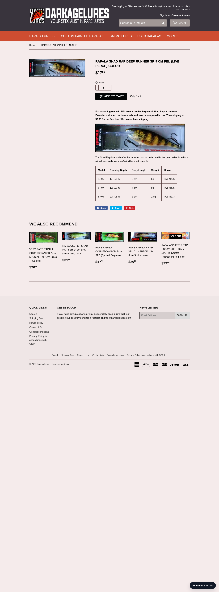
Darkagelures (43, 364)
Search (33, 314)
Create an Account (181, 15)
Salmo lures (121, 36)
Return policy (36, 322)
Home (32, 45)
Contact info (35, 327)
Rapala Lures (41, 36)
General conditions (39, 331)
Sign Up (182, 315)
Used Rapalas (149, 36)
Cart (182, 22)
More (171, 36)
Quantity (99, 82)
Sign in (163, 15)
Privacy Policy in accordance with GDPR (38, 340)
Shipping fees (36, 318)
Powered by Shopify (61, 364)
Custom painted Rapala (81, 36)
